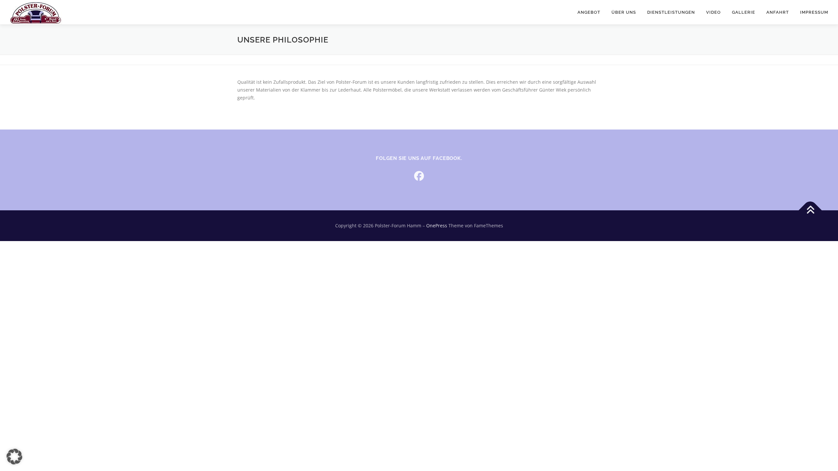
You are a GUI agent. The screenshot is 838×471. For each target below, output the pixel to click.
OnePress (436, 225)
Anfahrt (777, 12)
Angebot (588, 12)
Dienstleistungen (671, 12)
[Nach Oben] (810, 210)
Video (713, 12)
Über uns (623, 12)
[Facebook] (419, 176)
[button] (14, 456)
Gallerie (743, 12)
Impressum (814, 12)
